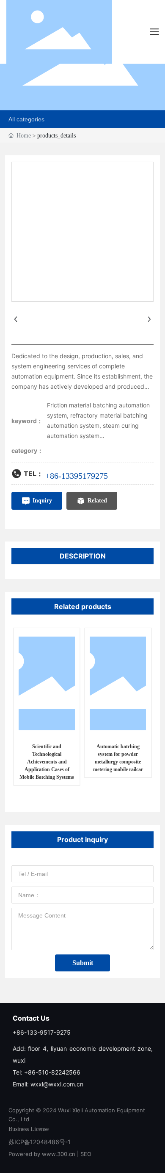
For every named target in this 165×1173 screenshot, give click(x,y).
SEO (85, 1154)
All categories (26, 119)
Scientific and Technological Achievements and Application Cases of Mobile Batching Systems (46, 762)
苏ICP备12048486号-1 (39, 1141)
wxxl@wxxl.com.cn (57, 1084)
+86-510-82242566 (52, 1072)
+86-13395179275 (76, 475)
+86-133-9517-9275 (42, 1032)
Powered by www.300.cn (41, 1154)
